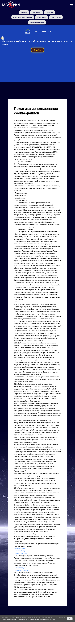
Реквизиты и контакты (37, 22)
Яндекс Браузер (21, 594)
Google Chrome (20, 589)
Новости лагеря (56, 17)
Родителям (49, 12)
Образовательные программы (22, 17)
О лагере (24, 12)
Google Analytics (20, 609)
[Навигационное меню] (71, 5)
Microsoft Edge (20, 592)
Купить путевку (41, 17)
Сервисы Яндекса (21, 611)
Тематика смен (36, 12)
